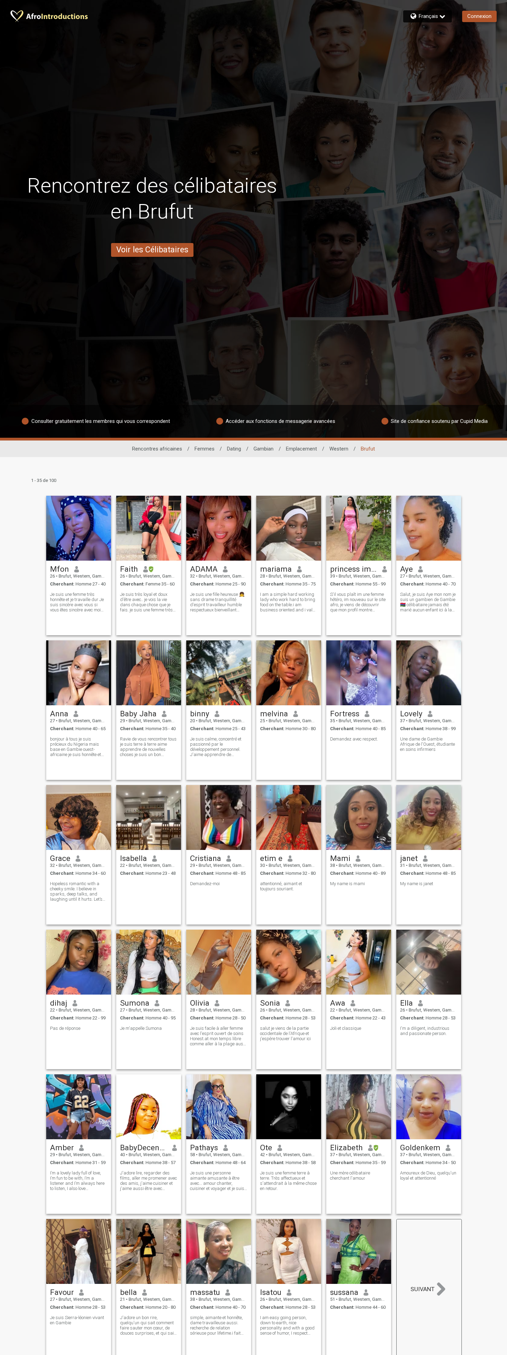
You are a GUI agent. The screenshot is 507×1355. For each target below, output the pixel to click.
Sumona (134, 1002)
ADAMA (204, 568)
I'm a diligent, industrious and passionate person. (424, 1031)
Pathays (204, 1147)
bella (128, 1292)
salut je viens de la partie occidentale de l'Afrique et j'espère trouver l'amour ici (285, 1033)
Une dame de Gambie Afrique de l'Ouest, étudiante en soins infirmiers (427, 744)
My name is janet (416, 883)
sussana (344, 1292)
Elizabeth (346, 1147)
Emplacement (301, 449)
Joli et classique (345, 1028)
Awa (337, 1002)
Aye (406, 568)
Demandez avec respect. (354, 739)
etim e (271, 858)
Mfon (59, 568)
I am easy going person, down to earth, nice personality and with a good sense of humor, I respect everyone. (287, 1325)
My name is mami (347, 883)
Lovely (411, 713)
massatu (205, 1292)
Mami (340, 858)
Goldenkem (420, 1147)
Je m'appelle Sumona (141, 1028)
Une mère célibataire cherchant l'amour (350, 1175)
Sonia (270, 1002)
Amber (62, 1147)
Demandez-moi (205, 883)
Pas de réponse (65, 1028)
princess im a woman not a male (353, 568)
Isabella (133, 858)
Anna (59, 713)
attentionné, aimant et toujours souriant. (281, 886)
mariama (276, 568)
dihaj (58, 1002)
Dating (234, 449)
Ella (406, 1002)
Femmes (205, 449)
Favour (62, 1292)
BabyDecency (143, 1147)
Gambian (264, 449)
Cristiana (205, 858)
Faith (129, 568)
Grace (60, 858)
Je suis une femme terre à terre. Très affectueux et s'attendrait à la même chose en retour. (288, 1180)
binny (199, 713)
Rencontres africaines (157, 449)
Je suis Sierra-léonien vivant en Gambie (77, 1320)
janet (409, 858)
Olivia (199, 1002)
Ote (266, 1147)
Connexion (479, 16)
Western (338, 449)
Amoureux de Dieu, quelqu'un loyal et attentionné (428, 1175)
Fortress (344, 713)
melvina (274, 713)
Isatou (270, 1292)
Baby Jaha (138, 713)
